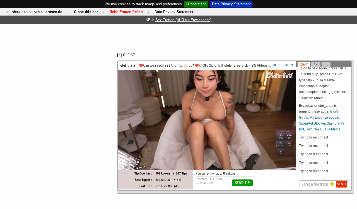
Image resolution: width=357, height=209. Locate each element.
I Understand (196, 4)
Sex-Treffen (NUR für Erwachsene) (183, 20)
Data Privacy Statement (231, 4)
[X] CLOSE (126, 55)
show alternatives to (37, 12)
